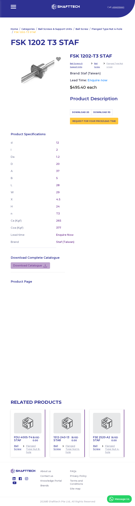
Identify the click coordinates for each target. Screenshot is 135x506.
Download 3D (101, 112)
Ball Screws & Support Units (55, 29)
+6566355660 (118, 7)
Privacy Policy (78, 476)
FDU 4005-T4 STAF (23, 439)
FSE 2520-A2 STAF (101, 439)
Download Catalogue (27, 265)
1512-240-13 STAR (61, 439)
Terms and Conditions (76, 482)
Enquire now (97, 80)
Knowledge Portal (51, 480)
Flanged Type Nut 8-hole (33, 449)
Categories (28, 29)
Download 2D (80, 112)
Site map (75, 488)
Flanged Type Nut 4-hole (107, 29)
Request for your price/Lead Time (94, 121)
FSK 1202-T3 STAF (25, 32)
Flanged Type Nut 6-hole (73, 449)
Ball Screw (82, 29)
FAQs (73, 471)
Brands (44, 485)
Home (14, 29)
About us (45, 471)
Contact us (46, 476)
